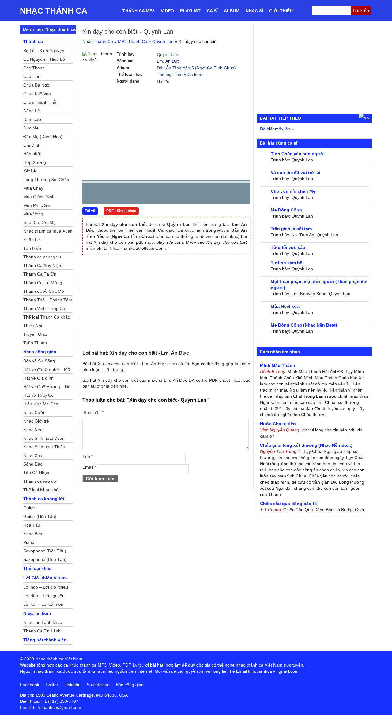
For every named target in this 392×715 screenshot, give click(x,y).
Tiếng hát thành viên (45, 639)
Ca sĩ (212, 10)
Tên (87, 456)
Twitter (51, 684)
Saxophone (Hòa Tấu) (44, 559)
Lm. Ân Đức (168, 61)
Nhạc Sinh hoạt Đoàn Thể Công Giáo (44, 439)
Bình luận (93, 412)
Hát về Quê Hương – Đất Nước (47, 387)
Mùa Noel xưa (285, 306)
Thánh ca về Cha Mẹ (43, 291)
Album (231, 10)
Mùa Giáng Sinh (39, 196)
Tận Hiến (32, 248)
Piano (28, 542)
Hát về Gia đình (38, 378)
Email (89, 467)
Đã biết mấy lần (275, 128)
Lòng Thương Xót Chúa (46, 179)
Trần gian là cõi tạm (291, 228)
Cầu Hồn (31, 76)
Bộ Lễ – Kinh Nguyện (43, 50)
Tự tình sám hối (287, 262)
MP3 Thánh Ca (132, 41)
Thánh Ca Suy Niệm (42, 265)
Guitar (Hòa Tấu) (39, 516)
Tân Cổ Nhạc (36, 472)
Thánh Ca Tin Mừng (42, 282)
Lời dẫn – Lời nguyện (44, 595)
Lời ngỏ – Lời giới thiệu (45, 587)
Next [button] (122, 194)
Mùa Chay (33, 188)
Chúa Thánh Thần (41, 102)
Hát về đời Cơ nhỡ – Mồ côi (46, 370)
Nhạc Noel (33, 429)
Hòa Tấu (31, 525)
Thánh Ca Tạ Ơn (39, 274)
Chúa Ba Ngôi (36, 85)
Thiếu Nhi (32, 325)
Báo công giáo (130, 684)
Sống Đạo (33, 464)
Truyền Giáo (35, 334)
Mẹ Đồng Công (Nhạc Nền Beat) (304, 325)
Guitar (29, 507)
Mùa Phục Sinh (38, 205)
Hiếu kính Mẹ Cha (40, 403)
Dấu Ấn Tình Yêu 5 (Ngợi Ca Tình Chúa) (196, 67)
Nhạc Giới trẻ (36, 421)
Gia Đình (31, 145)
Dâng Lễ (31, 110)
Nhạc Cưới (33, 412)
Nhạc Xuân (34, 455)
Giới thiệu (281, 10)
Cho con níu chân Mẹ (293, 191)
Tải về (90, 211)
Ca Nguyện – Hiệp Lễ (44, 59)
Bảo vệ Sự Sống (39, 360)
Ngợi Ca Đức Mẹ (39, 222)
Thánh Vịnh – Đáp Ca (44, 308)
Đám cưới (32, 119)
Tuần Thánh (35, 342)
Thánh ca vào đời (40, 481)
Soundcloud (98, 684)
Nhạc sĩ (254, 10)
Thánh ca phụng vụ (42, 256)
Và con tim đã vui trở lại (295, 172)
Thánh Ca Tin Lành (42, 630)
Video (167, 10)
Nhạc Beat (33, 533)
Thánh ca (33, 41)
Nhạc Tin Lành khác (42, 622)
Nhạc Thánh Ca (53, 10)
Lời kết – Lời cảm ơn (43, 604)
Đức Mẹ (31, 128)
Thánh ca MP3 (139, 10)
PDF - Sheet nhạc (121, 211)
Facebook (29, 684)
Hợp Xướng (34, 162)
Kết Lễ (29, 170)
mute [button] (209, 193)
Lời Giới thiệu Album (45, 577)
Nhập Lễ (31, 239)
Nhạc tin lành (37, 613)
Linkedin (72, 684)
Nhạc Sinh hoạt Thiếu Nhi (44, 447)
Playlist (190, 10)
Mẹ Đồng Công (286, 209)
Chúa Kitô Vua (37, 93)
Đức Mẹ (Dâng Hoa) (42, 136)
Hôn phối (32, 153)
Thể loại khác (37, 568)
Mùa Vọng (33, 213)
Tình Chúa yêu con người (298, 153)
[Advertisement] (166, 132)
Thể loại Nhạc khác (42, 489)
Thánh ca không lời (43, 498)
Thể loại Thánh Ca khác (180, 74)
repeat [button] (142, 194)
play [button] (106, 193)
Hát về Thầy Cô (38, 395)
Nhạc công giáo (39, 351)
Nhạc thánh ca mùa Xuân (48, 231)
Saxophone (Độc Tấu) (44, 550)
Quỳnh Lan (163, 41)
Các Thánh (34, 67)
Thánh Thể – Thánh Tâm (47, 299)
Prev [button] (90, 194)
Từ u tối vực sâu (288, 247)
